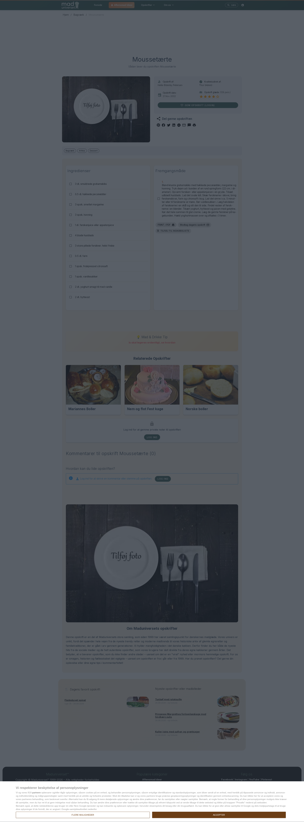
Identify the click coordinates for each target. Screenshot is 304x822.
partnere (36, 792)
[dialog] (152, 801)
